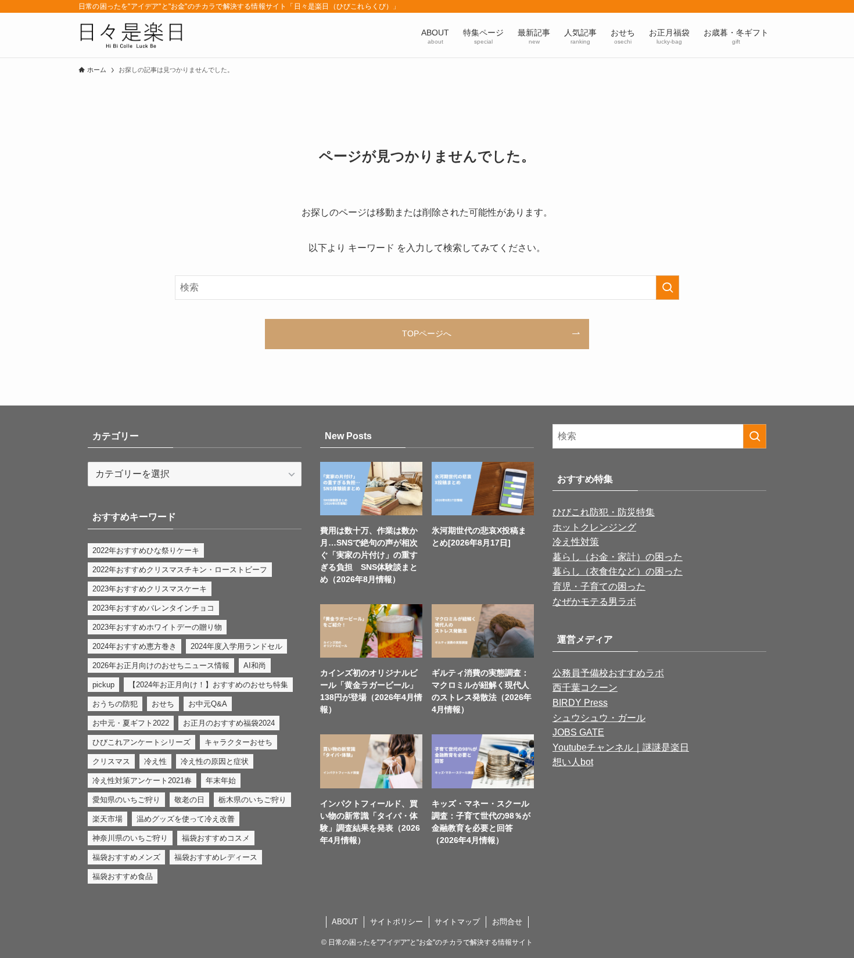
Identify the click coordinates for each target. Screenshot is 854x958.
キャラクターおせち (238, 742)
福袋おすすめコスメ (216, 838)
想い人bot (572, 762)
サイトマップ (457, 921)
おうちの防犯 (115, 703)
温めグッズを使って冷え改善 (186, 819)
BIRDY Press (580, 703)
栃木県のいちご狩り (252, 799)
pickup (103, 684)
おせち (163, 703)
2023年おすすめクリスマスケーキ (149, 588)
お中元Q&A (207, 703)
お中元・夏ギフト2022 (130, 723)
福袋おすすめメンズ (126, 857)
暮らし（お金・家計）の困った (617, 557)
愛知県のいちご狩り (126, 799)
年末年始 (221, 780)
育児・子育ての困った (598, 586)
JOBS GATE (578, 732)
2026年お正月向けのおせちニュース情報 (160, 665)
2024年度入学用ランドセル (236, 646)
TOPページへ (426, 333)
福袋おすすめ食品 (122, 876)
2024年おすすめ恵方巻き (134, 646)
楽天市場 (107, 819)
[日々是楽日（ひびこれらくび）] (131, 35)
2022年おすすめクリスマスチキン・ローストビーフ (179, 569)
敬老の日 (189, 799)
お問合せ (507, 921)
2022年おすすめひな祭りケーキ (145, 550)
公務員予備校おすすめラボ (608, 673)
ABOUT (345, 921)
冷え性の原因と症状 (215, 761)
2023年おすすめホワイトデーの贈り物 (157, 627)
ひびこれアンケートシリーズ (141, 742)
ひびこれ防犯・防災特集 (603, 512)
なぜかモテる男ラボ (594, 602)
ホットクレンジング (594, 527)
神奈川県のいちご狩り (130, 838)
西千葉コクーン (585, 688)
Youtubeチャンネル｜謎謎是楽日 (620, 747)
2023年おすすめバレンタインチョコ (153, 608)
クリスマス (111, 761)
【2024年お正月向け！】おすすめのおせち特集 (208, 684)
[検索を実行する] (667, 287)
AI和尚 (254, 665)
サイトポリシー (396, 921)
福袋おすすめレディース (215, 857)
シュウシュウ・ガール (598, 718)
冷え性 (155, 761)
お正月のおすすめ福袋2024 (229, 723)
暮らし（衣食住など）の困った (617, 571)
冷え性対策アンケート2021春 (142, 780)
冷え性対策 (575, 542)
